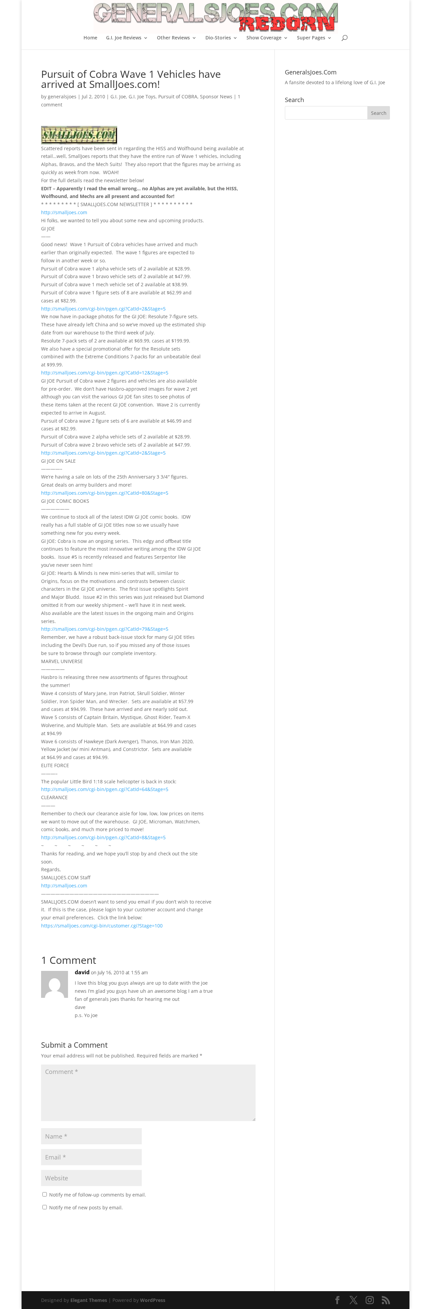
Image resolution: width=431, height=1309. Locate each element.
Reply (239, 979)
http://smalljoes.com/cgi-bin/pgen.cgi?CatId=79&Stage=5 (104, 629)
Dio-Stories (218, 38)
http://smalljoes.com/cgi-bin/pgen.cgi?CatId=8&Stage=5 (103, 837)
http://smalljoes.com (64, 212)
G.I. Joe (118, 96)
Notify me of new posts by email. (86, 1207)
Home (90, 38)
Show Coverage (263, 38)
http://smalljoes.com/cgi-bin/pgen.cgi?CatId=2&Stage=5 (103, 308)
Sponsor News (216, 96)
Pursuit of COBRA (177, 96)
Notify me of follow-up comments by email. (97, 1194)
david (82, 972)
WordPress (152, 1300)
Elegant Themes (88, 1300)
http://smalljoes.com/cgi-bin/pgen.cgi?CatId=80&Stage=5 (104, 493)
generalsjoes (62, 96)
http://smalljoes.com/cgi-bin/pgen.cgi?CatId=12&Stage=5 (104, 372)
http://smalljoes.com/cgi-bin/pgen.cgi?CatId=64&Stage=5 (104, 789)
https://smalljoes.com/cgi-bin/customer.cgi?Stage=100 (102, 925)
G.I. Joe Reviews (123, 38)
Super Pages (311, 38)
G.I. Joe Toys (142, 96)
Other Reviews (173, 38)
